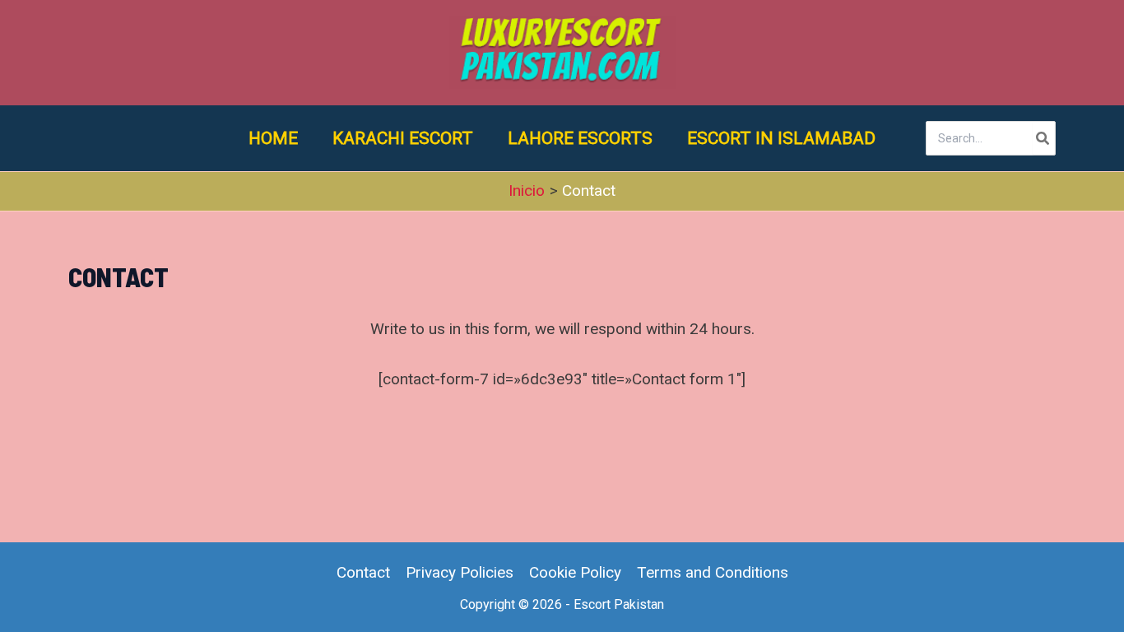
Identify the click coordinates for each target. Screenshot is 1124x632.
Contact (363, 572)
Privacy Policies (459, 572)
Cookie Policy (575, 572)
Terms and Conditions (712, 572)
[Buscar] (1043, 138)
